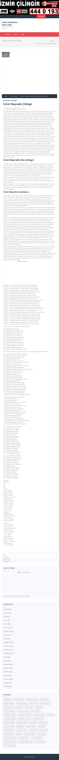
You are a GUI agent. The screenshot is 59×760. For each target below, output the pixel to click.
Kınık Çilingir (41, 726)
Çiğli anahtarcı (43, 730)
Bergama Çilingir (45, 703)
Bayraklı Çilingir (14, 96)
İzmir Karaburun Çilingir (10, 741)
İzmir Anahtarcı (7, 635)
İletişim (15, 34)
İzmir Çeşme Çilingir (9, 745)
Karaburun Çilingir (8, 646)
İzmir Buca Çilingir (24, 738)
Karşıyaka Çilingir (7, 649)
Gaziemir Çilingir (7, 627)
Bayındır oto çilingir (22, 703)
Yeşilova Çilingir (7, 686)
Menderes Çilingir (8, 664)
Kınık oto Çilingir (31, 726)
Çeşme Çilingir (7, 613)
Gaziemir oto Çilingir (23, 711)
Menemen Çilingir (8, 668)
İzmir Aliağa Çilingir (30, 734)
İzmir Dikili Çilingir (36, 738)
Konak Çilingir (7, 660)
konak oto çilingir (9, 726)
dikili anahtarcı (29, 707)
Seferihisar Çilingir (8, 679)
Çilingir (22, 34)
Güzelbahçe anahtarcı (10, 715)
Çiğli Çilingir (6, 616)
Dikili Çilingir (6, 620)
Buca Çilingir (19, 707)
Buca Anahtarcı (8, 707)
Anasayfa (8, 34)
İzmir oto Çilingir (40, 741)
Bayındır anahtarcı (9, 703)
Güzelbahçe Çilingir (8, 631)
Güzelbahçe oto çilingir (25, 715)
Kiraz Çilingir (6, 657)
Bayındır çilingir (34, 703)
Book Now (41, 16)
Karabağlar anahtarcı (9, 718)
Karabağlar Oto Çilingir (24, 718)
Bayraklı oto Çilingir (43, 96)
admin (6, 96)
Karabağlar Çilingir (8, 642)
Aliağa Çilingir (7, 699)
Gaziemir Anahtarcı (9, 711)
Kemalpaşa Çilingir (8, 653)
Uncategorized (7, 683)
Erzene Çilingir (7, 624)
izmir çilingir (50, 715)
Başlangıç (52, 41)
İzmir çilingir (6, 638)
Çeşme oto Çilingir (21, 730)
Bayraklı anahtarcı (24, 96)
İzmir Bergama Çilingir (10, 738)
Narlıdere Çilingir (7, 671)
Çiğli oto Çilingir (8, 734)
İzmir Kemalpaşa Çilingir (26, 741)
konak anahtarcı (43, 722)
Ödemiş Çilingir (7, 675)
